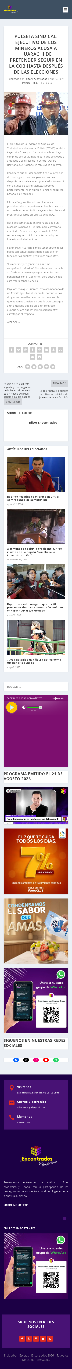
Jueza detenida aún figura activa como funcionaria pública (34, 661)
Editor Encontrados (36, 79)
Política (26, 83)
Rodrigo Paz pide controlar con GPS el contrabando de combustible (33, 498)
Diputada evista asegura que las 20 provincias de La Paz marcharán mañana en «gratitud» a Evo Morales (35, 607)
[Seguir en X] (29, 1339)
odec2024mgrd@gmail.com (31, 1107)
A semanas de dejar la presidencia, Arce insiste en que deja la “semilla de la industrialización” (34, 552)
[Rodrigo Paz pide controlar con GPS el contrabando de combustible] (36, 474)
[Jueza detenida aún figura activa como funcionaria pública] (36, 637)
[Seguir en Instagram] (36, 1339)
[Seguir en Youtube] (43, 1339)
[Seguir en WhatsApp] (50, 1339)
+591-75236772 (25, 1122)
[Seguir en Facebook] (22, 1339)
